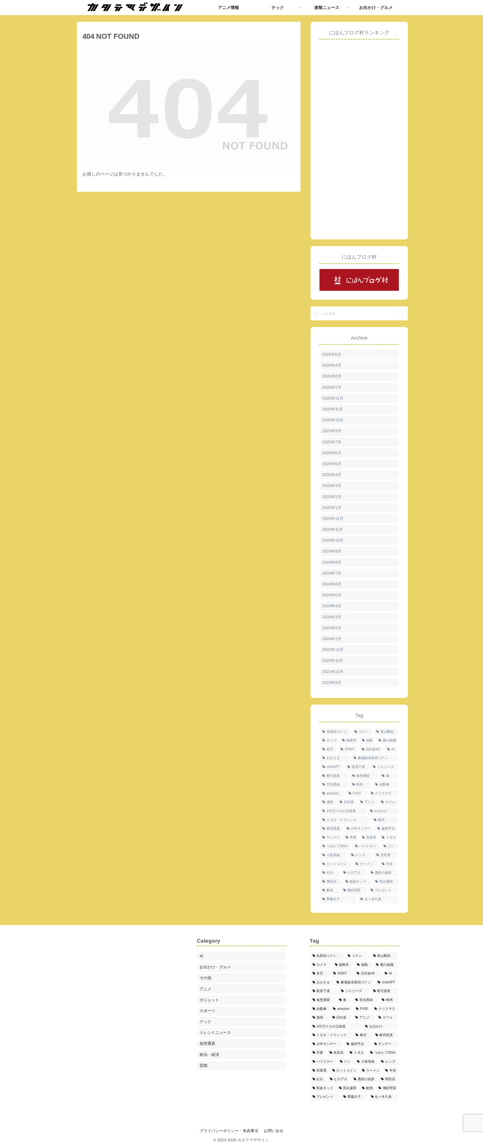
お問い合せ (273, 1130)
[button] (402, 313)
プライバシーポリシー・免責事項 (229, 1130)
